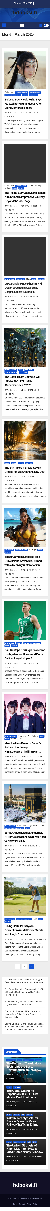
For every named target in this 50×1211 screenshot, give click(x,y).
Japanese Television (12, 95)
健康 (29, 1142)
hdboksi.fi (25, 12)
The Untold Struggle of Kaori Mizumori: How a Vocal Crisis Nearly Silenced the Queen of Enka (23, 1014)
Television (33, 95)
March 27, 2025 (13, 1074)
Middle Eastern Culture (14, 828)
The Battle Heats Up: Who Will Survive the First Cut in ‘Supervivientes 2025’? (22, 381)
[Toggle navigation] (21, 25)
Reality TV (29, 370)
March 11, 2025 (11, 663)
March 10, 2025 (11, 756)
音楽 (34, 1142)
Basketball (9, 279)
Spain (14, 463)
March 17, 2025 (11, 113)
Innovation (11, 1060)
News (25, 95)
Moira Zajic (26, 756)
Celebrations (10, 825)
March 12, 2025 (11, 570)
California (20, 279)
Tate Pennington (29, 570)
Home (15, 1204)
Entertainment (35, 92)
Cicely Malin (26, 939)
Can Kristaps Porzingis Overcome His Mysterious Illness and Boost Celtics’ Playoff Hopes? (24, 654)
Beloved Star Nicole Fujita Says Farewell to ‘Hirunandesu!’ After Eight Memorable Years (23, 103)
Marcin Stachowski (32, 1156)
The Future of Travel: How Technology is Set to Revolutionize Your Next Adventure (23, 1068)
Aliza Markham (28, 113)
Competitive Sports (24, 919)
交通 (23, 1114)
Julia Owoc (28, 1129)
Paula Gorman (28, 477)
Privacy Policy (32, 1204)
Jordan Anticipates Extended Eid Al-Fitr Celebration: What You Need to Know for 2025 (25, 837)
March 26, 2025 (13, 1102)
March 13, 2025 (11, 477)
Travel (20, 463)
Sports (41, 279)
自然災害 (29, 1114)
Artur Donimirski (29, 297)
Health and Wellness (32, 643)
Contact (22, 1204)
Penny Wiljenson (29, 206)
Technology (28, 1060)
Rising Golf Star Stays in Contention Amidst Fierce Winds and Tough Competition (23, 930)
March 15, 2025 (11, 297)
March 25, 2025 (13, 1129)
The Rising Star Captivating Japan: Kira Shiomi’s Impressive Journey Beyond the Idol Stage (25, 197)
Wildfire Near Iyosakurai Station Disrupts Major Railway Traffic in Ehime (22, 1121)
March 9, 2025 (11, 846)
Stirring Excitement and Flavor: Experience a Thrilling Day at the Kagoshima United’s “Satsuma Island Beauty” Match (24, 1027)
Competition (9, 919)
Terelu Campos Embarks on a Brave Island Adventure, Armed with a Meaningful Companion (23, 561)
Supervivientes (11, 372)
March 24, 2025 (13, 1156)
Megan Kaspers (28, 390)
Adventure (9, 550)
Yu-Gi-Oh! (17, 1087)
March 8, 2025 (11, 939)
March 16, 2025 (11, 206)
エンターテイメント (19, 1142)
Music (14, 188)
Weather (29, 463)
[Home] (4, 25)
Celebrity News (21, 92)
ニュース (16, 1114)
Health (19, 643)
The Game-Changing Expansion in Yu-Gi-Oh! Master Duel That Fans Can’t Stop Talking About (24, 992)
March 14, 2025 (11, 390)
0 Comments (40, 756)
